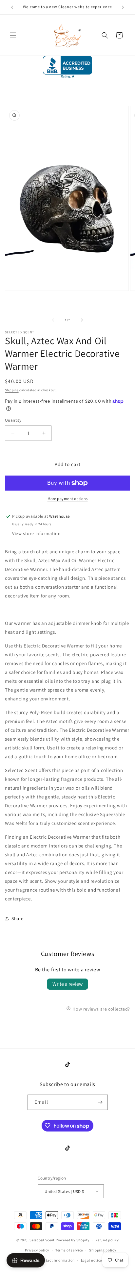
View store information (36, 533)
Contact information (57, 1260)
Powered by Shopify (72, 1240)
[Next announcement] (123, 7)
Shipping (12, 390)
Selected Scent (42, 1240)
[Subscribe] (100, 1102)
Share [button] (17, 918)
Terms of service (69, 1250)
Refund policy (107, 1240)
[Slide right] (82, 320)
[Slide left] (53, 320)
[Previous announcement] (12, 7)
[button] (13, 35)
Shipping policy (102, 1250)
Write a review (67, 984)
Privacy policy (37, 1250)
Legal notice (91, 1260)
